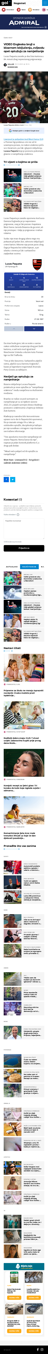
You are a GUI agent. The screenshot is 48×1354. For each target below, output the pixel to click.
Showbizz (36, 10)
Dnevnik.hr (10, 10)
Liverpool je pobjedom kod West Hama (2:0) (23, 139)
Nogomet (20, 3)
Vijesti (23, 10)
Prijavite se (24, 548)
